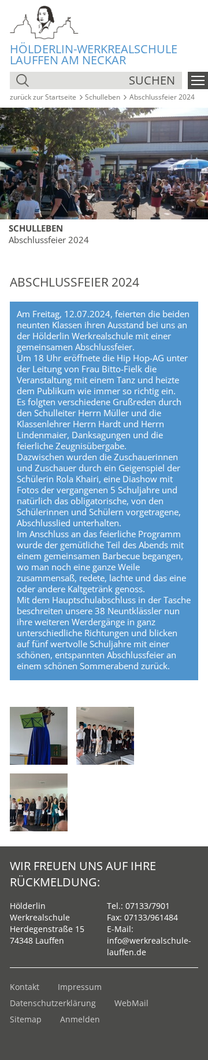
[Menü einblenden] (198, 80)
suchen (152, 80)
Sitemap (26, 1019)
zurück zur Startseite (43, 97)
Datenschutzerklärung (53, 1002)
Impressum (80, 986)
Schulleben (102, 97)
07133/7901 (147, 905)
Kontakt (24, 986)
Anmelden (80, 1019)
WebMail (131, 1002)
